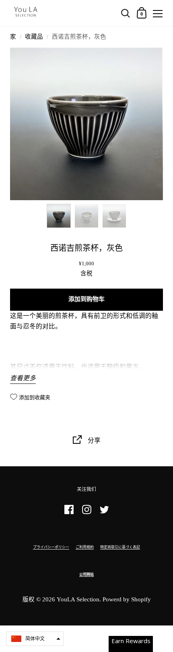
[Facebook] (69, 513)
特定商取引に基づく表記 (120, 547)
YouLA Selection (78, 599)
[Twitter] (104, 513)
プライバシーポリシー (51, 547)
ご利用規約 (85, 547)
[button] (35, 638)
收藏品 (34, 36)
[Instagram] (86, 513)
